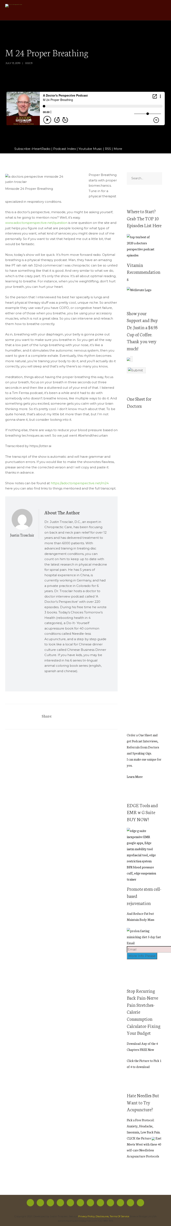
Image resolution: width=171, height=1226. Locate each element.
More (118, 149)
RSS (108, 149)
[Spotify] (60, 1202)
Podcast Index (64, 149)
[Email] (140, 1202)
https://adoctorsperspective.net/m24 (80, 483)
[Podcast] (90, 1202)
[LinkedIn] (120, 1202)
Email (131, 943)
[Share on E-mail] (80, 716)
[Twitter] (63, 716)
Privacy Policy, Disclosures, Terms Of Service (103, 1216)
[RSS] (80, 1202)
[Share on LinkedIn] (74, 716)
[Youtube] (70, 1202)
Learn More (135, 776)
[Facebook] (30, 1202)
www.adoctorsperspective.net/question (36, 223)
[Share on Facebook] (57, 716)
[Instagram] (50, 1202)
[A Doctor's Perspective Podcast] (13, 6)
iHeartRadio (41, 149)
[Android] (100, 1202)
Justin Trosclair (22, 535)
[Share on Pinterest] (68, 716)
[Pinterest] (110, 1202)
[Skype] (130, 1202)
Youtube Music (90, 149)
